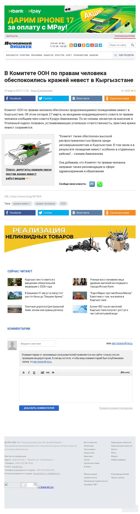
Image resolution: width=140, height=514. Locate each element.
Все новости (12, 55)
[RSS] (71, 45)
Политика (25, 55)
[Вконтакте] (75, 45)
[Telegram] (100, 45)
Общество (49, 55)
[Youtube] (92, 45)
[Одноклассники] (83, 45)
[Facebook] (79, 45)
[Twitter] (88, 45)
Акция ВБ (94, 55)
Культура (59, 55)
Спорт (69, 55)
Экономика (36, 55)
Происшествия (80, 55)
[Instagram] (96, 45)
